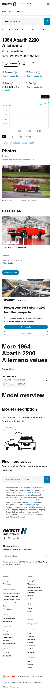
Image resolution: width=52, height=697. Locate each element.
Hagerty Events (32, 581)
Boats (5, 606)
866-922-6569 (7, 656)
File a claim (7, 584)
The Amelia (31, 584)
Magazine (6, 640)
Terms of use (14, 687)
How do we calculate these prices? (18, 143)
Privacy (30, 664)
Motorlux (30, 595)
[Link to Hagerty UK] (13, 676)
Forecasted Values (37, 500)
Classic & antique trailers (11, 603)
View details (8, 263)
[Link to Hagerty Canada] (8, 676)
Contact (30, 649)
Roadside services (9, 653)
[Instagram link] (14, 538)
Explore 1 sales (10, 272)
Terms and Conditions (13, 564)
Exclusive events (9, 643)
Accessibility (27, 682)
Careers (30, 642)
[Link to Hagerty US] (4, 676)
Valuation (6, 634)
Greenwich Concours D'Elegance (34, 591)
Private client (7, 609)
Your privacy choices (14, 682)
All (28, 614)
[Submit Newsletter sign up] (46, 556)
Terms (29, 667)
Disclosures (37, 682)
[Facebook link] (4, 538)
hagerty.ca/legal (33, 505)
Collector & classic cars (11, 596)
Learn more (26, 333)
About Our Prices (30, 492)
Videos (29, 608)
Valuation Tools (25, 4)
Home (29, 633)
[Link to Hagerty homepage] (15, 531)
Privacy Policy (42, 562)
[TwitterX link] (9, 538)
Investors (30, 652)
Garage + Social (32, 624)
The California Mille (34, 587)
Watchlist (20, 12)
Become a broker (9, 618)
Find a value (7, 12)
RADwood (30, 599)
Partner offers (8, 637)
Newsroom (31, 645)
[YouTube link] (18, 538)
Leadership (31, 639)
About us (30, 636)
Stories (29, 611)
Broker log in (7, 621)
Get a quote (26, 327)
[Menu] (48, 4)
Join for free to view (11, 76)
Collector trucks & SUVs (11, 599)
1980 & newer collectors (11, 593)
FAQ (28, 661)
